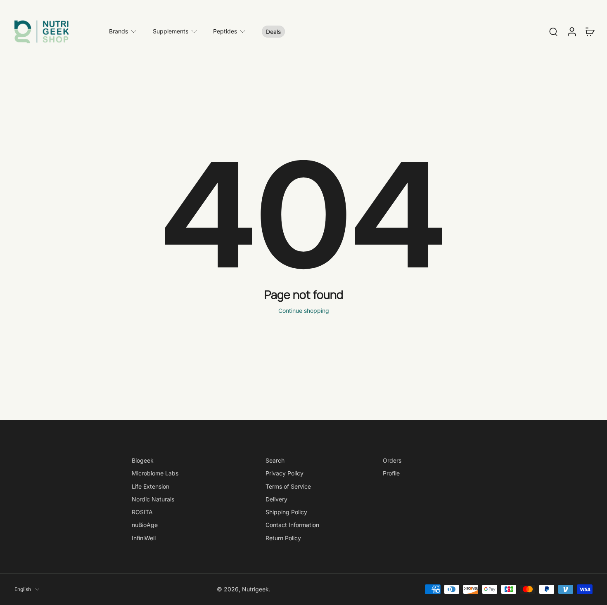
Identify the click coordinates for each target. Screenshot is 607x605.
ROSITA (142, 511)
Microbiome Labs (155, 473)
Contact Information (292, 524)
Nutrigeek (255, 589)
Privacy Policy (285, 473)
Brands (118, 31)
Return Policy (283, 537)
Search (275, 460)
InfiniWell (144, 537)
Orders (392, 460)
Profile (391, 473)
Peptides (225, 31)
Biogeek (143, 460)
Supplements (170, 31)
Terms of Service (288, 485)
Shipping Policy (286, 511)
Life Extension (150, 485)
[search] (553, 31)
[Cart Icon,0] (590, 31)
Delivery (276, 499)
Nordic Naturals (153, 499)
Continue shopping (303, 310)
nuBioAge (145, 524)
